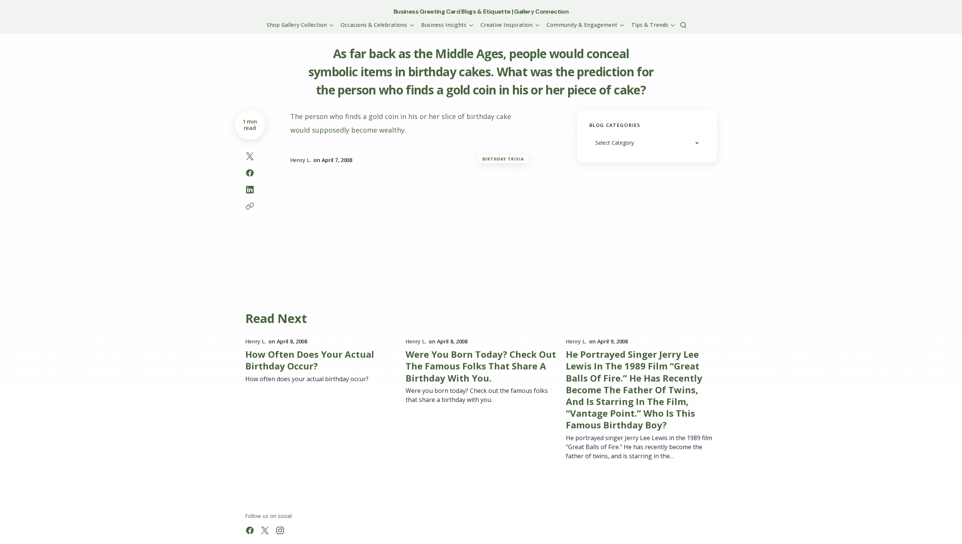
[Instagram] (280, 530)
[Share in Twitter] (250, 156)
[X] (265, 530)
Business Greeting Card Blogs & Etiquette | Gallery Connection (481, 11)
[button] (683, 24)
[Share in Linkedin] (250, 189)
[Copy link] (250, 206)
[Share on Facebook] (250, 173)
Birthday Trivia (503, 159)
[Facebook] (249, 530)
